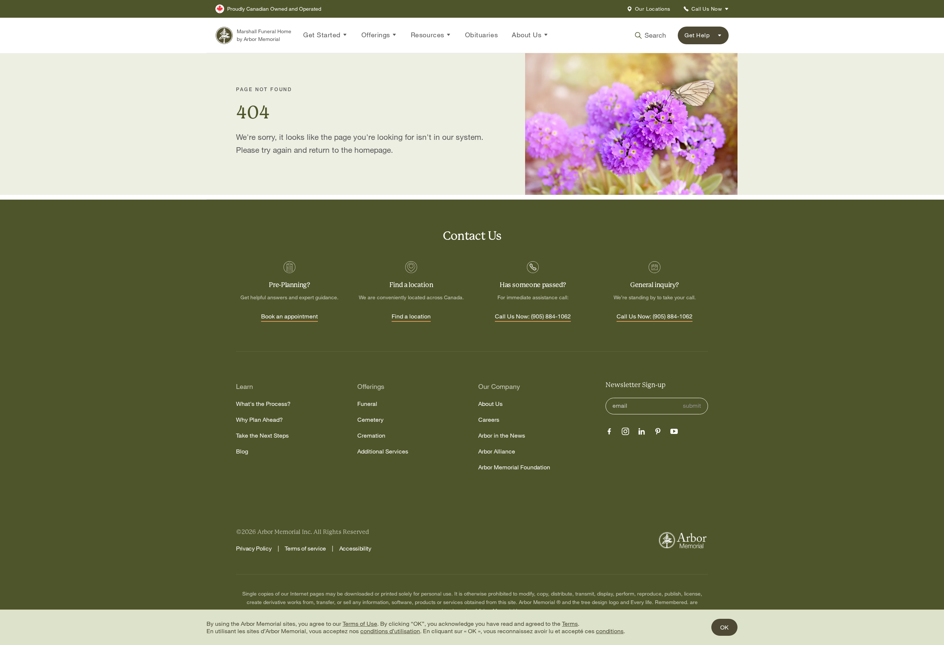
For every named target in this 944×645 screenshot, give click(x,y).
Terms (570, 623)
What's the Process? (263, 403)
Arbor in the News (501, 435)
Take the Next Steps (262, 435)
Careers (488, 419)
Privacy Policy (254, 548)
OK (724, 627)
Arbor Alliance (496, 451)
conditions (610, 631)
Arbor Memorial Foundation (514, 467)
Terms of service (305, 548)
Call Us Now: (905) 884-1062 (533, 316)
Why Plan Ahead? (259, 419)
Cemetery (370, 419)
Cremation (371, 435)
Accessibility (355, 548)
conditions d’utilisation (390, 631)
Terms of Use (360, 623)
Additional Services (382, 451)
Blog (242, 451)
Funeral (367, 403)
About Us (490, 403)
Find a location (411, 316)
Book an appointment (289, 316)
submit (692, 405)
